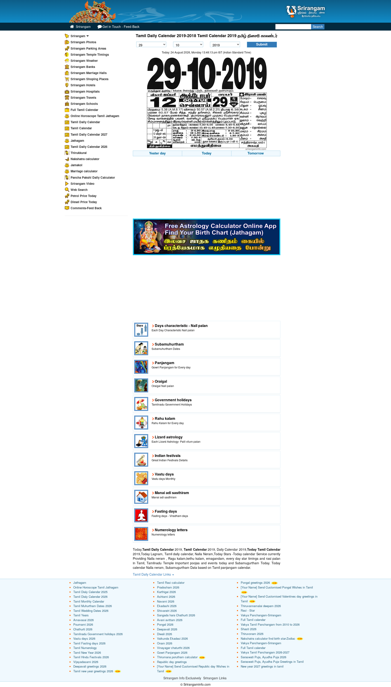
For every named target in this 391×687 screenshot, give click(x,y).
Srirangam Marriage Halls (89, 73)
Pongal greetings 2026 (255, 582)
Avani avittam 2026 (169, 620)
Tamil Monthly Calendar (88, 601)
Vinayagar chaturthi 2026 (173, 648)
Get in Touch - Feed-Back (121, 26)
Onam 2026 (164, 643)
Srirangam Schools (84, 103)
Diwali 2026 (164, 634)
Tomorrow (256, 153)
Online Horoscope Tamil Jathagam (95, 116)
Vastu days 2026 (84, 638)
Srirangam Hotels (83, 85)
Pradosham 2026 (168, 587)
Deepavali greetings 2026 (89, 666)
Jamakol (76, 165)
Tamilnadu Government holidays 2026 (98, 634)
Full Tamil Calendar (84, 110)
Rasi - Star (248, 610)
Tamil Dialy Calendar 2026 (90, 596)
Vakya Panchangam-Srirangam (261, 615)
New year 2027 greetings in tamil (262, 666)
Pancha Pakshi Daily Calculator (93, 177)
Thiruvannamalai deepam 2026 (261, 606)
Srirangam (83, 26)
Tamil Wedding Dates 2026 (90, 610)
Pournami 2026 (83, 624)
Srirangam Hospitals (85, 91)
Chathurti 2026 (82, 629)
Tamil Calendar (81, 128)
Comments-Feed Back (86, 208)
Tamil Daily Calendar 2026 (89, 146)
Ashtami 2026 (166, 596)
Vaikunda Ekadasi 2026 (172, 638)
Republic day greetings (172, 662)
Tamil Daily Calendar (85, 122)
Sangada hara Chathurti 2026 (176, 615)
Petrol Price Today (83, 196)
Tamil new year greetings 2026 (93, 671)
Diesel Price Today (84, 202)
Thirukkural (79, 153)
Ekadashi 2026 (166, 606)
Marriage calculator (84, 171)
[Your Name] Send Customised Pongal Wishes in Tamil (277, 587)
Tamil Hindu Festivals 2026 (91, 657)
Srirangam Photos (83, 42)
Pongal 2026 (165, 624)
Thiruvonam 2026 (252, 634)
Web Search (79, 189)
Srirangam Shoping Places (89, 79)
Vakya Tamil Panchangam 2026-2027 (265, 652)
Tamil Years (81, 615)
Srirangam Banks (83, 67)
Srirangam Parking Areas (88, 48)
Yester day (157, 153)
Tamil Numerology (85, 648)
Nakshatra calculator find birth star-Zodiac (268, 638)
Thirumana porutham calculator (177, 657)
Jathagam (77, 140)
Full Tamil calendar (253, 619)
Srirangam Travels (83, 97)
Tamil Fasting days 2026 (89, 643)
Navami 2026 (165, 601)
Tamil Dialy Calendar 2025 (90, 592)
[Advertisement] (207, 188)
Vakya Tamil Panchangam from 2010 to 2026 (270, 624)
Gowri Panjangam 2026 (172, 652)
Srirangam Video (82, 183)
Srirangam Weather (84, 60)
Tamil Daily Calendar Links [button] (152, 574)
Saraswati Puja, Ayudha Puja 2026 (263, 657)
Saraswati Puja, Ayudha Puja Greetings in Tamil (272, 661)
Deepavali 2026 (167, 629)
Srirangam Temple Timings (90, 54)
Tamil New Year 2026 (87, 652)
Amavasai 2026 (83, 620)
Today (206, 153)
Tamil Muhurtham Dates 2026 (92, 606)
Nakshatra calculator (85, 159)
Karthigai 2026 (166, 592)
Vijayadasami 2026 (85, 662)
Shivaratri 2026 (167, 610)
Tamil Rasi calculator (170, 582)
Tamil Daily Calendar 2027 (89, 134)
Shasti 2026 (248, 629)
